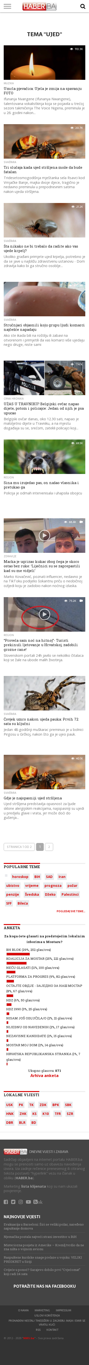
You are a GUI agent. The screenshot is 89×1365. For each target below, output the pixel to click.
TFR (58, 1113)
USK (9, 1104)
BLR (22, 1122)
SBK (68, 1104)
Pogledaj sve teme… (71, 911)
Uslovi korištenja (47, 1315)
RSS (38, 1330)
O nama (23, 1310)
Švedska (32, 894)
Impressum (63, 1310)
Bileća (23, 903)
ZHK (23, 1113)
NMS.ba (28, 1338)
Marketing (42, 1310)
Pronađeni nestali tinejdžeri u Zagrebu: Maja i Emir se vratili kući (47, 1322)
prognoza (53, 885)
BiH (37, 876)
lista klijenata (33, 1186)
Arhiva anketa (44, 1075)
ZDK (43, 1104)
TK (31, 1104)
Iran (62, 876)
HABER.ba (24, 1178)
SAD (49, 876)
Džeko (50, 894)
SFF (9, 903)
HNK (10, 1113)
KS (34, 1113)
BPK (55, 1104)
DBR (9, 1122)
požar (72, 885)
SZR (70, 1113)
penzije (12, 894)
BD (33, 1122)
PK (21, 1104)
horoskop (20, 876)
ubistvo (12, 885)
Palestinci (70, 894)
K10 (46, 1113)
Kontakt (52, 1330)
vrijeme (32, 885)
